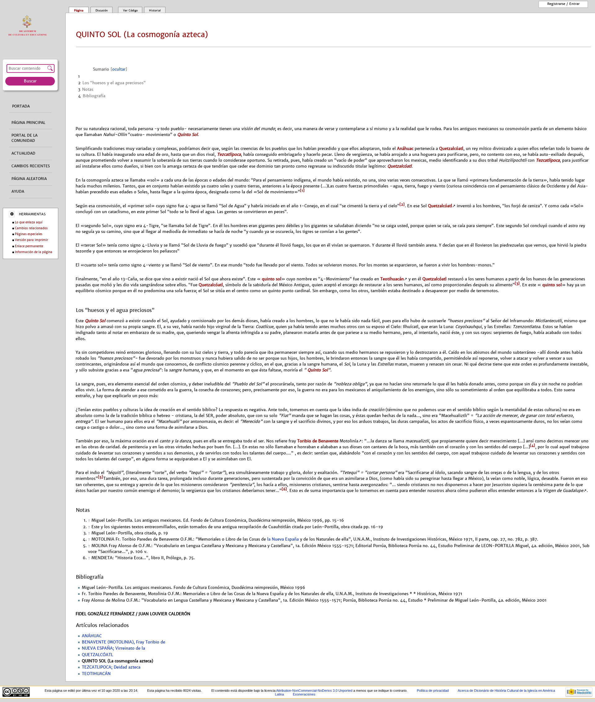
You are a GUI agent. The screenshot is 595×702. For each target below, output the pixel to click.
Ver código (130, 10)
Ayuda (17, 191)
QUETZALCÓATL (97, 654)
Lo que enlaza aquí (28, 222)
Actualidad (23, 153)
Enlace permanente (29, 246)
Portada (21, 106)
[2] (402, 204)
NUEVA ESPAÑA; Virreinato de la (113, 648)
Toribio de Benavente (317, 441)
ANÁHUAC (92, 636)
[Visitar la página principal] (29, 25)
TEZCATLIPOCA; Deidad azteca (111, 667)
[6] (284, 489)
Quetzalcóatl (451, 148)
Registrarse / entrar (563, 4)
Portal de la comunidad (24, 138)
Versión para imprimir (31, 240)
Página (78, 10)
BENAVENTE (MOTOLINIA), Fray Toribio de (123, 642)
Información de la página (33, 252)
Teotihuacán (392, 279)
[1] (302, 190)
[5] (100, 477)
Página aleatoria (29, 178)
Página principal (28, 122)
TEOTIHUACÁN (96, 673)
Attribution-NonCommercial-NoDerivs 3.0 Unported (314, 690)
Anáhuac (405, 148)
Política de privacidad (433, 690)
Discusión (101, 10)
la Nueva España (283, 539)
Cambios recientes (30, 166)
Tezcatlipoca (229, 154)
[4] (532, 445)
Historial (155, 10)
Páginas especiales (28, 234)
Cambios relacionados (31, 228)
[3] (517, 283)
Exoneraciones (304, 694)
